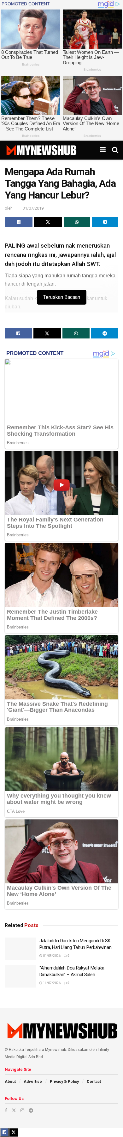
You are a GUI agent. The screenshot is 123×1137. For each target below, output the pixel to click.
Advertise (33, 1081)
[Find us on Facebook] (6, 1110)
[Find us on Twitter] (14, 1110)
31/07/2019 (33, 208)
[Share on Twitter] (48, 222)
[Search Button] (115, 150)
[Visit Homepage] (41, 150)
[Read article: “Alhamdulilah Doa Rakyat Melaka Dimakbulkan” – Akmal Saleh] (20, 976)
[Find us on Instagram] (22, 1110)
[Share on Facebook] (18, 222)
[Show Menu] (103, 150)
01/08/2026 (51, 955)
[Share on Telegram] (105, 222)
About (10, 1081)
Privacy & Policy (64, 1081)
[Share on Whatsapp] (77, 222)
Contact (94, 1081)
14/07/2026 (51, 983)
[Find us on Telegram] (31, 1110)
